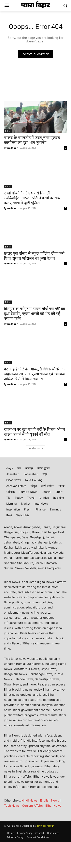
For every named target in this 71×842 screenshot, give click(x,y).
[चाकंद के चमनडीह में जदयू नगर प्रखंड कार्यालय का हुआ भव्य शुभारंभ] (35, 117)
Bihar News (53, 805)
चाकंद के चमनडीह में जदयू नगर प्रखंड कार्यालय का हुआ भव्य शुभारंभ (32, 140)
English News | (50, 800)
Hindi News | (30, 800)
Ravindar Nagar (45, 825)
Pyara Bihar (11, 147)
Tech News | (13, 805)
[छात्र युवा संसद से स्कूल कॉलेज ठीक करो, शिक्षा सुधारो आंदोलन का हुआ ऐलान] (35, 232)
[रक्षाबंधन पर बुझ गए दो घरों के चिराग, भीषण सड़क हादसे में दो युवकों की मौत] (35, 408)
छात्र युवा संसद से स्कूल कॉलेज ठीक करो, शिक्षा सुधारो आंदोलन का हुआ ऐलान (34, 256)
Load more (34, 448)
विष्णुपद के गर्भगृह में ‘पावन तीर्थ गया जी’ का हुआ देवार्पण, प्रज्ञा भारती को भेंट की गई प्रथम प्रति (34, 313)
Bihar (7, 131)
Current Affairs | (33, 805)
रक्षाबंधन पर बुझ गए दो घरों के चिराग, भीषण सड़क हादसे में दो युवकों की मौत (34, 432)
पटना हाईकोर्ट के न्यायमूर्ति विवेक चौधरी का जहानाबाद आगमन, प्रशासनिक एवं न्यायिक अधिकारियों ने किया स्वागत (35, 374)
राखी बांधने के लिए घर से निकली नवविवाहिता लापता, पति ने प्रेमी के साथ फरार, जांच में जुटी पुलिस (32, 198)
